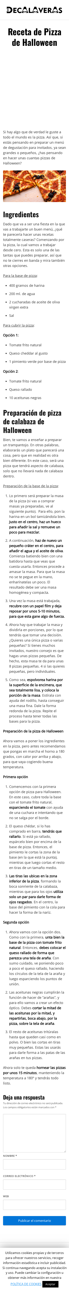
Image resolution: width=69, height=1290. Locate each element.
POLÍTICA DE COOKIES (26, 1284)
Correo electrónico (19, 1176)
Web (6, 1196)
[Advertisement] (34, 90)
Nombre (10, 1155)
